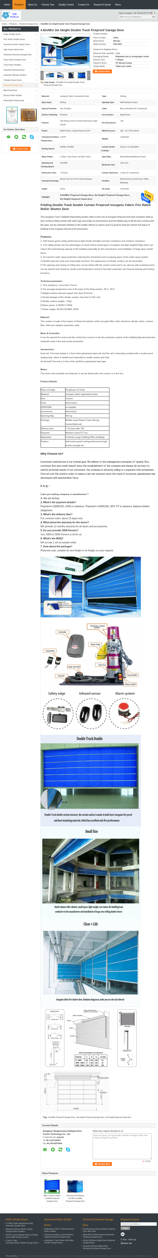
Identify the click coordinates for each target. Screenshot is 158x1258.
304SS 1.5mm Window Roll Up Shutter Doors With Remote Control (22, 1236)
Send (125, 1228)
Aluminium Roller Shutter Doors (17, 44)
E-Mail (124, 1239)
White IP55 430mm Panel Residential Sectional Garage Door (98, 1236)
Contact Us (83, 4)
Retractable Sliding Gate (14, 100)
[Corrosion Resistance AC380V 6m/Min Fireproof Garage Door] (75, 1186)
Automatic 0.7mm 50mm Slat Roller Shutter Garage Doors (59, 1241)
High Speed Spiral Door (14, 49)
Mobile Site (127, 1243)
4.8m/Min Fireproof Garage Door (61, 1117)
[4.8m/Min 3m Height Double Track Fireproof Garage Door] (65, 51)
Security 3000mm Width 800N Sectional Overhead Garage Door (97, 1247)
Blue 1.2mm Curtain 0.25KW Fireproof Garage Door (52, 1198)
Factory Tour (48, 4)
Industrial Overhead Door (14, 70)
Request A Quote (102, 4)
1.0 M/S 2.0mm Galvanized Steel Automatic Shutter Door (19, 1224)
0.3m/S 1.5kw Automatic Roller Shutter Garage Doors (22, 1241)
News (118, 4)
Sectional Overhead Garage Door (18, 55)
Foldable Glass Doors (13, 80)
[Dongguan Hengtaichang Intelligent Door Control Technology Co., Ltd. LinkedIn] (123, 1234)
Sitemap (132, 1239)
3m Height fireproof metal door (118, 1117)
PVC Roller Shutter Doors (14, 39)
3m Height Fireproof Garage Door (90, 1117)
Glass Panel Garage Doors (15, 60)
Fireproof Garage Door (28, 24)
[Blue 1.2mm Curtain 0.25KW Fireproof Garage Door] (52, 1186)
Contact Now (104, 71)
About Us (32, 4)
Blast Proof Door (10, 90)
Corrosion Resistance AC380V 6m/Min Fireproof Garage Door (75, 1198)
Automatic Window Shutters (15, 75)
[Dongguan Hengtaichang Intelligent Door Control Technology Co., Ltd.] (11, 15)
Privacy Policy (12, 1256)
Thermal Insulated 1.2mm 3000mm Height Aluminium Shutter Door (58, 1236)
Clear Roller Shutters (12, 65)
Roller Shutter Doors (12, 34)
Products (19, 4)
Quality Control (66, 4)
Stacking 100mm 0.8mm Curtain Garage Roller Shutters (19, 1230)
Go (153, 17)
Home (7, 4)
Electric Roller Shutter (13, 95)
